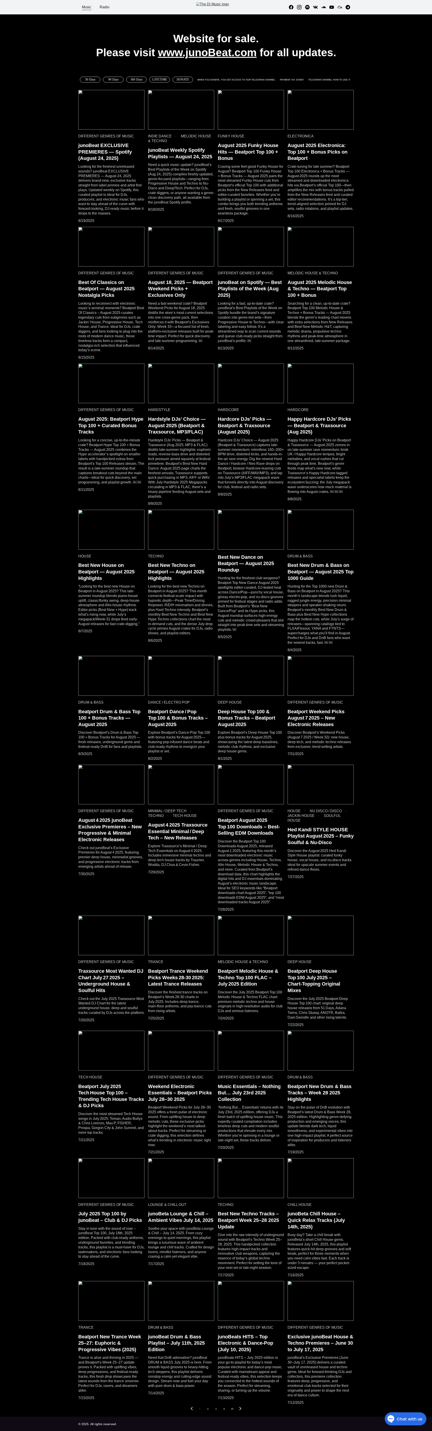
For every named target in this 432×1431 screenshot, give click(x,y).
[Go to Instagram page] (301, 7)
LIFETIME (159, 79)
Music (86, 7)
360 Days (136, 79)
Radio (104, 7)
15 (232, 1409)
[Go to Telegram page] (348, 7)
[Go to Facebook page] (293, 7)
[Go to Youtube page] (333, 7)
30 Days (90, 79)
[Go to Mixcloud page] (342, 7)
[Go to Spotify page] (309, 7)
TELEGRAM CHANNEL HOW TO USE (328, 79)
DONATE (183, 79)
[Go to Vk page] (317, 7)
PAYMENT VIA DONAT (292, 79)
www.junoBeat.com (207, 52)
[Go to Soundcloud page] (325, 7)
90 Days (113, 79)
